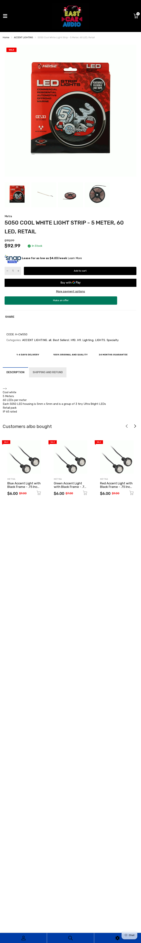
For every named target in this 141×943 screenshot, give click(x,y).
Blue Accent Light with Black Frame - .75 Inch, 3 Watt (24, 486)
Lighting (87, 340)
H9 (78, 340)
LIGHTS (99, 340)
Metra (8, 216)
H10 (72, 340)
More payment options (70, 291)
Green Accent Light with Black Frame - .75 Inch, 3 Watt (70, 486)
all (49, 340)
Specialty (112, 340)
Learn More (75, 258)
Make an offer (61, 302)
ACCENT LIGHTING (34, 340)
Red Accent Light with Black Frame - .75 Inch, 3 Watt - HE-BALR (116, 486)
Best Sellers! (60, 340)
